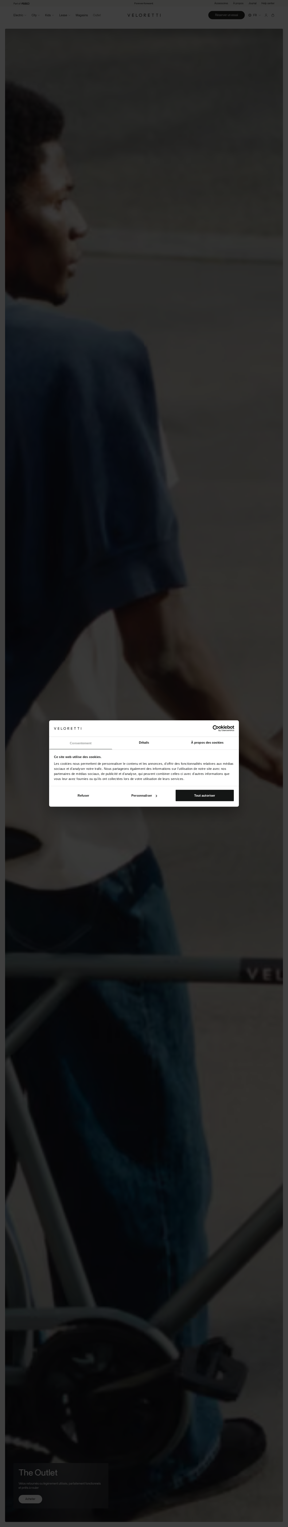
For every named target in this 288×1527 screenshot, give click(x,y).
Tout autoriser (204, 795)
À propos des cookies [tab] (207, 742)
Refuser (83, 795)
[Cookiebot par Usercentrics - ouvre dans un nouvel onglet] (215, 728)
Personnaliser (141, 795)
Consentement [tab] (81, 743)
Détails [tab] (144, 742)
